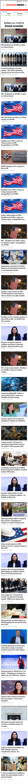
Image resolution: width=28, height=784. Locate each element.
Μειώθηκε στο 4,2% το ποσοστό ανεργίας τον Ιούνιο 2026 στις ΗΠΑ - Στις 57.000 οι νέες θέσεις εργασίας (14, 319)
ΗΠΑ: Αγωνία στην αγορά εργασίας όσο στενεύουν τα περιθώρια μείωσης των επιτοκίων (12, 724)
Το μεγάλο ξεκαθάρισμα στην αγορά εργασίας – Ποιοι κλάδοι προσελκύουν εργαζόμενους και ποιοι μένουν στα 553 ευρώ (12, 71)
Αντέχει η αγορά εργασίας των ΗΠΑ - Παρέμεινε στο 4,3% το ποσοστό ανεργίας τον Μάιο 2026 (14, 546)
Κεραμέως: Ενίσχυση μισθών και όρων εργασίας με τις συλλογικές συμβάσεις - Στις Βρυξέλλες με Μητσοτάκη (13, 495)
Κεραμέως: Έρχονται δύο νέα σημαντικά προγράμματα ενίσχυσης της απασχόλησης (13, 420)
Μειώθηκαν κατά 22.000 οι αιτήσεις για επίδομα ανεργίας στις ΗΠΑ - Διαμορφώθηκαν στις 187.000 (12, 192)
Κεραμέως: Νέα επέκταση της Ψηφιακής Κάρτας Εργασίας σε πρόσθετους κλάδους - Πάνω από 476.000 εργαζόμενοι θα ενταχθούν (13, 572)
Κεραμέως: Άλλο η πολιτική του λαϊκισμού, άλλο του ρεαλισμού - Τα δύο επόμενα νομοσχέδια (13, 699)
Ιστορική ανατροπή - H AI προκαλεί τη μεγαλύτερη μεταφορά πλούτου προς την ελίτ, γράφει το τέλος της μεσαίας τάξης (12, 444)
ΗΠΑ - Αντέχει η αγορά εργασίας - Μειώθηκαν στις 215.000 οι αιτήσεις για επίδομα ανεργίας (14, 370)
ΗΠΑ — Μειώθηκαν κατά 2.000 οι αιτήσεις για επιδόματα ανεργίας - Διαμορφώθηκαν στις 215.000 (13, 243)
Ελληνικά (19, 1)
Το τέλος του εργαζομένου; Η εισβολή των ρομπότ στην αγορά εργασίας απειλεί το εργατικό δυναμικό (13, 775)
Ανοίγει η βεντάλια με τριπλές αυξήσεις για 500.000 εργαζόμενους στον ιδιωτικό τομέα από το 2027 (13, 623)
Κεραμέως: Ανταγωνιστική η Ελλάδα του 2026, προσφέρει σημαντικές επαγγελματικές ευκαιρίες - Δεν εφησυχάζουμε (12, 750)
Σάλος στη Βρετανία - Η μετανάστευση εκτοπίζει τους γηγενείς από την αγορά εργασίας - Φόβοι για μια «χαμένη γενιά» (12, 597)
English (25, 1)
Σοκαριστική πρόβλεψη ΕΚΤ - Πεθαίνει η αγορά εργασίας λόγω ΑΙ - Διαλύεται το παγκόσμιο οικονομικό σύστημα (12, 395)
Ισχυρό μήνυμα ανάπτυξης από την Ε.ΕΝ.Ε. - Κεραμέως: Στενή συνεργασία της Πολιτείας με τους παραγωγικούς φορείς (13, 268)
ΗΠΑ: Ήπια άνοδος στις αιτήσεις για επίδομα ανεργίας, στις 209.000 (13, 119)
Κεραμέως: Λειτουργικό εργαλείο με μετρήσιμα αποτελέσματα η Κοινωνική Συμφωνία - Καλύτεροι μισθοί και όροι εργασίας (12, 345)
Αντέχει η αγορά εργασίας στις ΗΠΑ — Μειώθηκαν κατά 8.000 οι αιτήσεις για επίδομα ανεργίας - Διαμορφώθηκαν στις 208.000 (12, 217)
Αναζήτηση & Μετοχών (25, 5)
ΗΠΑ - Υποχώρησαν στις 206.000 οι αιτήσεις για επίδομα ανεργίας (13, 95)
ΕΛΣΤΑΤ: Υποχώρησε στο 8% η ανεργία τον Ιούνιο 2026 (12, 167)
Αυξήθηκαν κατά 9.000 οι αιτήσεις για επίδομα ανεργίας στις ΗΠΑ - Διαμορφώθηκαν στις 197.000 (12, 143)
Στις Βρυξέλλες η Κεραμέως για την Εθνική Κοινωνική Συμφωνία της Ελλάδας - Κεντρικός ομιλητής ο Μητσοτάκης (14, 470)
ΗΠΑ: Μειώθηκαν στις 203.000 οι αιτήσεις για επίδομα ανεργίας (13, 46)
